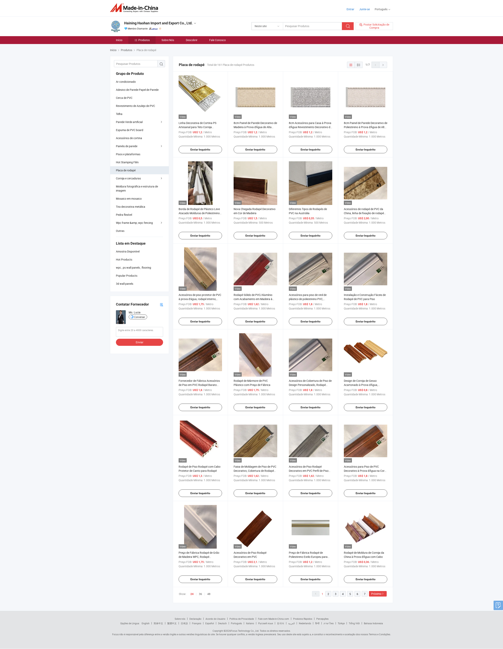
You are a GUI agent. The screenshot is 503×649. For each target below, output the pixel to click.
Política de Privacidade (241, 618)
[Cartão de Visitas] (161, 304)
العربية (291, 623)
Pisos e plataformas (128, 154)
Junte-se (364, 9)
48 (208, 594)
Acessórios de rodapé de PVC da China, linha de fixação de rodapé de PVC (364, 213)
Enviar (139, 342)
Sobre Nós (168, 40)
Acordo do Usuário (215, 618)
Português (236, 623)
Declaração (195, 618)
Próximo (376, 594)
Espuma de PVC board (129, 130)
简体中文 (158, 623)
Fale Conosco (217, 40)
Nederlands (305, 623)
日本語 (184, 623)
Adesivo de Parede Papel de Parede (137, 90)
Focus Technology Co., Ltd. (245, 630)
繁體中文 (172, 623)
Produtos (144, 40)
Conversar (139, 317)
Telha (119, 114)
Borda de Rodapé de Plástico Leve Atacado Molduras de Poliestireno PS (199, 213)
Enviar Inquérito (200, 149)
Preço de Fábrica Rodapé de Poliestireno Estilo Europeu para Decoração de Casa (308, 557)
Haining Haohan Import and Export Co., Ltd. (158, 23)
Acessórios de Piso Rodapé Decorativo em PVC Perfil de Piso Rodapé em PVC (309, 471)
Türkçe (341, 623)
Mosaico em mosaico (129, 198)
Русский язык (265, 623)
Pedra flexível (124, 215)
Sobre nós (180, 618)
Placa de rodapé (126, 170)
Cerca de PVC (124, 98)
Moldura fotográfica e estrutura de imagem (137, 188)
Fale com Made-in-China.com (273, 618)
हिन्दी (317, 623)
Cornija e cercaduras (128, 178)
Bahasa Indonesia (373, 623)
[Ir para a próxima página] (383, 65)
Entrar (350, 9)
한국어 (280, 623)
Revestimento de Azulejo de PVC (135, 106)
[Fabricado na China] (135, 7)
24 (192, 594)
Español (209, 623)
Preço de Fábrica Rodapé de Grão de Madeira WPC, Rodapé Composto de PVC (199, 557)
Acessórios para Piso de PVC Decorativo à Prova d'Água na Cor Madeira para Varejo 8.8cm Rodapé (365, 471)
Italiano (250, 623)
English (146, 623)
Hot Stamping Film (127, 162)
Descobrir (191, 40)
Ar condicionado (126, 82)
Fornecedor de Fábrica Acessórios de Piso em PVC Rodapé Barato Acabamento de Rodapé (199, 385)
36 (200, 594)
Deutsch (222, 623)
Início (119, 40)
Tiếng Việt (354, 623)
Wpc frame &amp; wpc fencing (134, 223)
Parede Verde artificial (129, 122)
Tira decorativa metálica (130, 206)
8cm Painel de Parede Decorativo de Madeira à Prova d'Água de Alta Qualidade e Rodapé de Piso (255, 127)
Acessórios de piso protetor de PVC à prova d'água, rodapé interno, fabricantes (200, 299)
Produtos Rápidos (302, 618)
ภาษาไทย (329, 623)
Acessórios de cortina (129, 138)
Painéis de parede (126, 146)
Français (196, 623)
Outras (120, 231)
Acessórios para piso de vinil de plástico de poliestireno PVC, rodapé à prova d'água (308, 299)
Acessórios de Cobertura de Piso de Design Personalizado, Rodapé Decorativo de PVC (310, 385)
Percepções (322, 618)
